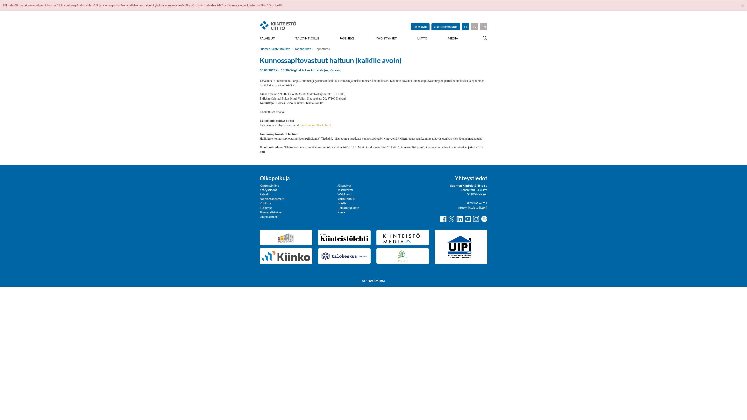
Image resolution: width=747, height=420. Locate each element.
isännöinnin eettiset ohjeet (315, 125)
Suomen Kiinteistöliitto (275, 49)
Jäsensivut (420, 26)
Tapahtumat (303, 49)
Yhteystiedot (268, 190)
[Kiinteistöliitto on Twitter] (451, 219)
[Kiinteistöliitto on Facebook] (443, 219)
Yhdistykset (386, 38)
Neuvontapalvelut (272, 198)
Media (453, 38)
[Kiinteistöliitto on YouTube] (468, 219)
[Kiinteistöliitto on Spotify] (484, 219)
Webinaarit (345, 194)
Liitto (422, 38)
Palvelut (267, 38)
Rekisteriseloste (348, 207)
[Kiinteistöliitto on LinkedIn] (460, 219)
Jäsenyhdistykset (271, 212)
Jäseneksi (347, 38)
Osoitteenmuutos (445, 26)
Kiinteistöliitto (269, 185)
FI (465, 26)
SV (474, 26)
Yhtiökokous (346, 198)
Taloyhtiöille (307, 38)
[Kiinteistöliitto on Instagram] (476, 219)
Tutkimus (266, 207)
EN (484, 26)
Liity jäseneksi (269, 216)
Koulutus (266, 203)
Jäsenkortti (345, 190)
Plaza (341, 212)
